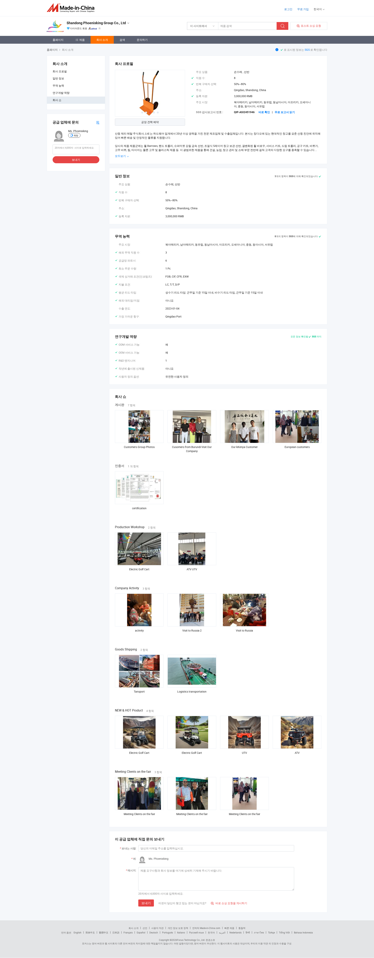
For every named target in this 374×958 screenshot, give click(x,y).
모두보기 (120, 156)
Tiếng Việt (284, 932)
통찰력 (241, 928)
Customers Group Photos (139, 447)
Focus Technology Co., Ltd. (191, 939)
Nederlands (235, 932)
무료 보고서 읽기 (285, 112)
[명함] (97, 122)
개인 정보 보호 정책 (178, 928)
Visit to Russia (244, 630)
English (77, 932)
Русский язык (196, 932)
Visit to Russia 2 (192, 630)
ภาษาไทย (259, 932)
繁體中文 (103, 932)
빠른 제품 (229, 928)
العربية (222, 932)
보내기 (76, 159)
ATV (297, 753)
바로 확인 (264, 112)
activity (139, 630)
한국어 (211, 932)
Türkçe (271, 932)
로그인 (288, 9)
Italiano (181, 932)
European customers (297, 447)
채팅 (76, 135)
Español (141, 932)
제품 (82, 40)
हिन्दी (248, 932)
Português (167, 932)
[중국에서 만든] (72, 7)
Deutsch (153, 932)
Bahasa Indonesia (303, 932)
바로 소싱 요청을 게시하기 (229, 903)
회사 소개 (102, 40)
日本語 (115, 932)
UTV (244, 753)
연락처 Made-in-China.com (206, 928)
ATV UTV (192, 569)
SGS (307, 49)
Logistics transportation (191, 691)
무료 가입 (303, 9)
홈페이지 (58, 40)
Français (128, 932)
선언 (145, 928)
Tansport (139, 691)
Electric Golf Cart (139, 569)
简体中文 (90, 932)
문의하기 (142, 40)
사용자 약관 (157, 928)
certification (139, 508)
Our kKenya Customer (244, 447)
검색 (122, 40)
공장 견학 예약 (150, 122)
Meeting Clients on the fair (139, 814)
